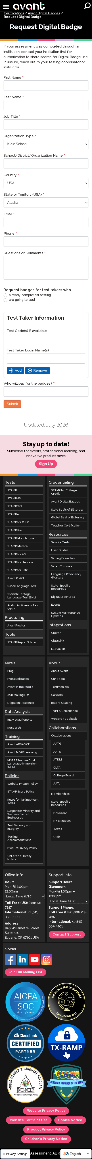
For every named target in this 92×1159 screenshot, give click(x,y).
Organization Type (20, 136)
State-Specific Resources (60, 587)
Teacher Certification (66, 525)
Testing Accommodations (19, 838)
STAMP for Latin (18, 570)
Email (9, 214)
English (75, 1154)
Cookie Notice (70, 1120)
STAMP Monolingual (21, 538)
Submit (12, 404)
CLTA (57, 767)
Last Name (14, 97)
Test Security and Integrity (19, 827)
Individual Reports (19, 719)
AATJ (56, 783)
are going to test (21, 300)
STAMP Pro (14, 530)
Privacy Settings (16, 1154)
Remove (40, 371)
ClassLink (57, 640)
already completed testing (29, 295)
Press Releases (18, 678)
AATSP (57, 751)
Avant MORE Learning (22, 752)
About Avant (59, 671)
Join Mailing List (18, 695)
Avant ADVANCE (18, 744)
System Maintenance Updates (65, 614)
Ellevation (58, 648)
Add (18, 371)
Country (11, 175)
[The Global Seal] (66, 1002)
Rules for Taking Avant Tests (22, 801)
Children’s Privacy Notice (19, 857)
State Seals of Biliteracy (67, 509)
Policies (12, 776)
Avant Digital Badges (44, 13)
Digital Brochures (63, 596)
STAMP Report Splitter (22, 642)
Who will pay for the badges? (29, 384)
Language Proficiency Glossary (66, 576)
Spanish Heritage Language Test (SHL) (21, 596)
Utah (56, 836)
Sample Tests (60, 542)
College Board (63, 775)
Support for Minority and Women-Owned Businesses (23, 814)
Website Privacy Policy (22, 783)
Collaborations (61, 735)
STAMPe (13, 514)
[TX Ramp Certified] (66, 1043)
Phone (10, 234)
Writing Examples (63, 558)
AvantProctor (16, 625)
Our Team (58, 678)
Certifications (14, 13)
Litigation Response (20, 702)
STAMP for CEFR (18, 522)
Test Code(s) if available (27, 331)
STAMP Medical (18, 546)
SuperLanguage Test (21, 586)
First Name (14, 78)
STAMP (12, 490)
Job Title (12, 117)
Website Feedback (64, 718)
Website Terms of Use (29, 1120)
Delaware (60, 813)
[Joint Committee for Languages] (25, 1084)
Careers (57, 695)
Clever (56, 632)
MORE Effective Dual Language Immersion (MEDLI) (22, 764)
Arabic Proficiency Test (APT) (23, 607)
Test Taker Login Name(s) (28, 350)
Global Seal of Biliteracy (67, 517)
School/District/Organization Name (34, 156)
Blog (10, 671)
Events (55, 604)
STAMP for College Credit (64, 492)
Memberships (60, 793)
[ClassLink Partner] (25, 1043)
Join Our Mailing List (25, 972)
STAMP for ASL (17, 554)
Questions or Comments (25, 253)
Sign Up (46, 464)
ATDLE (57, 759)
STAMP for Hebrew (20, 562)
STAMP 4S (14, 498)
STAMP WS (14, 506)
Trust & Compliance (64, 711)
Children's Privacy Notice (46, 1139)
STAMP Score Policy (20, 791)
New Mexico (62, 821)
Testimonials (60, 687)
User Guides (59, 550)
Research (14, 727)
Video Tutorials (61, 566)
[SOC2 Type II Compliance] (25, 1002)
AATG (57, 743)
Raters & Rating (61, 702)
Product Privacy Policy (22, 848)
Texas (57, 829)
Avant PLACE (16, 578)
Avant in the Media (20, 687)
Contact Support (66, 934)
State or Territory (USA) (24, 195)
